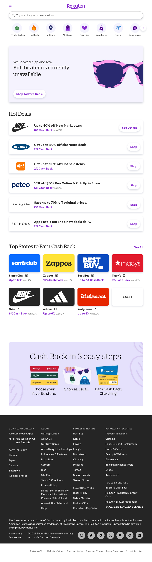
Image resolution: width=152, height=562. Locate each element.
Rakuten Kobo (75, 551)
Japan (12, 460)
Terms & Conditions (52, 480)
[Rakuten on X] (110, 535)
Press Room (48, 459)
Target (77, 469)
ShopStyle (15, 470)
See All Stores (81, 480)
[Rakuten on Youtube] (120, 535)
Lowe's (77, 443)
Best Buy (78, 433)
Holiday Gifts (80, 503)
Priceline (78, 464)
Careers (45, 464)
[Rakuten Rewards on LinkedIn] (139, 535)
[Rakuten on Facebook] (101, 535)
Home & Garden (114, 449)
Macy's (77, 449)
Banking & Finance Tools (119, 464)
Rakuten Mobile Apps (21, 433)
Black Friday (80, 492)
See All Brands (81, 474)
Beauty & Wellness (116, 454)
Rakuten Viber (55, 551)
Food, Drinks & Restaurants (121, 443)
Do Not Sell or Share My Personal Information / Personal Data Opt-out (55, 494)
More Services (114, 551)
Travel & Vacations (116, 433)
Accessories (112, 474)
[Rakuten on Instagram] (81, 535)
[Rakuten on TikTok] (91, 535)
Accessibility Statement (54, 503)
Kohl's (76, 438)
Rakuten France (18, 475)
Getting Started (50, 433)
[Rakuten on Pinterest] (129, 535)
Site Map (46, 474)
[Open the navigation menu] (10, 5)
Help (44, 508)
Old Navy (78, 459)
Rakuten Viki (37, 551)
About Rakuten (134, 551)
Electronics (111, 459)
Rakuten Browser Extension (121, 501)
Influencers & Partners (54, 454)
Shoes (109, 469)
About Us (46, 438)
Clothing (110, 438)
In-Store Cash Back (116, 487)
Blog (43, 469)
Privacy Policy (49, 485)
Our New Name (50, 443)
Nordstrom (79, 454)
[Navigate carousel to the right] (143, 28)
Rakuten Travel (94, 551)
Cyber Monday (81, 497)
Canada (13, 454)
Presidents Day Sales (85, 508)
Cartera (13, 465)
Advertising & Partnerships (56, 449)
